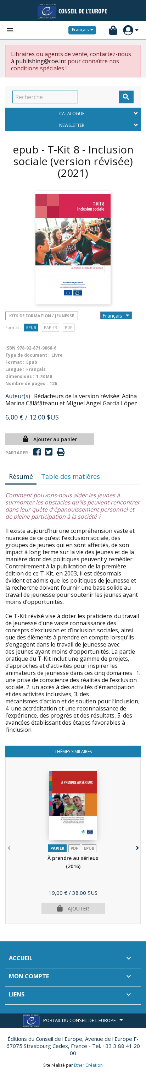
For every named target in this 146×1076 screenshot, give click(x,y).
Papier (50, 327)
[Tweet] (48, 452)
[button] (136, 846)
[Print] (60, 452)
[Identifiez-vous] (128, 30)
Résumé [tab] (21, 476)
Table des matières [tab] (70, 476)
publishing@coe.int (41, 61)
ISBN (10, 348)
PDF (68, 327)
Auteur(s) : (19, 396)
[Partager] (37, 452)
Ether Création (88, 1065)
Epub (31, 327)
